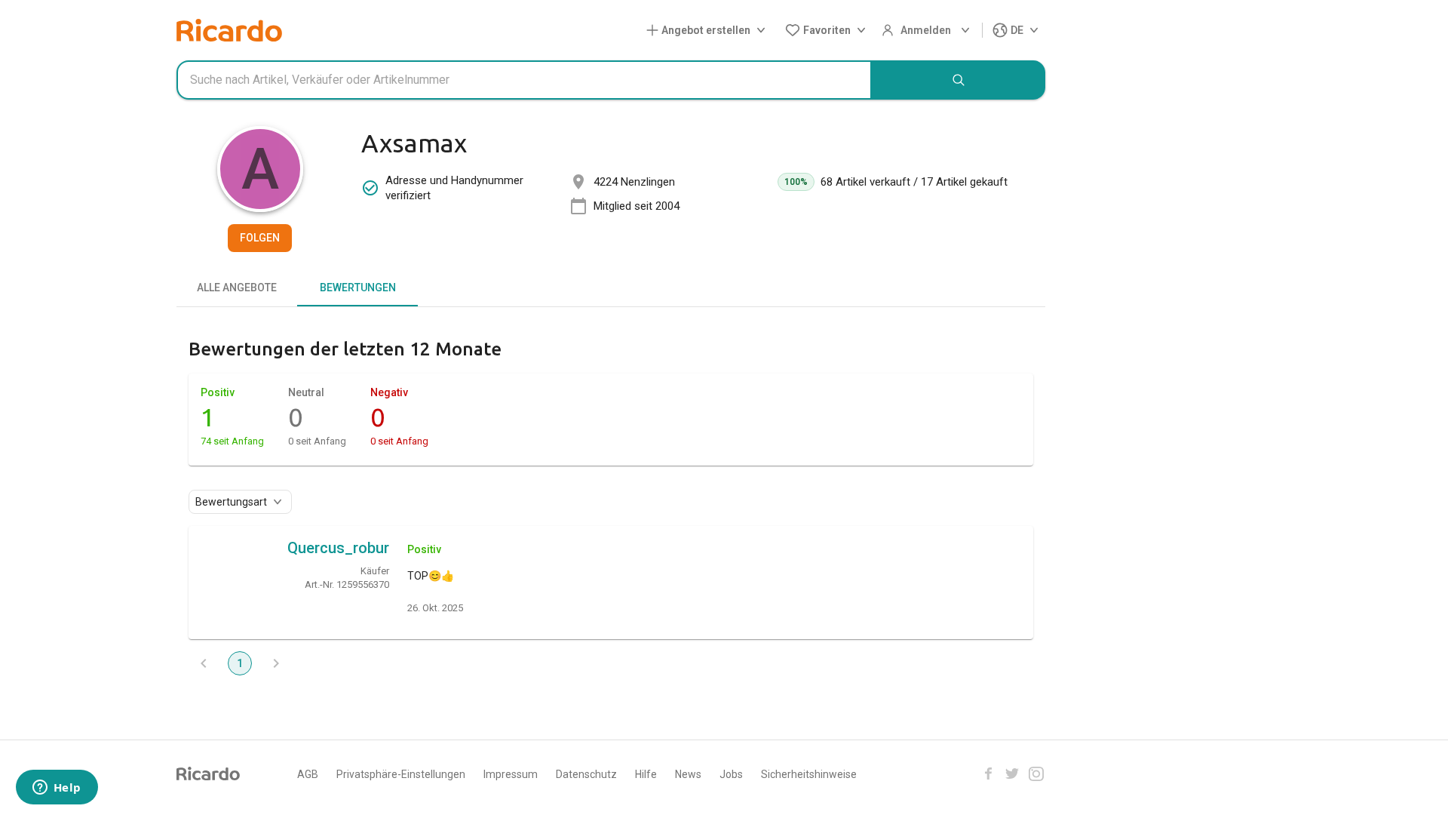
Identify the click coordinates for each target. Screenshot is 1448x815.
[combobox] (524, 80)
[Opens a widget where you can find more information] (56, 788)
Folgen (260, 238)
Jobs (731, 774)
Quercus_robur (338, 548)
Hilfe (646, 774)
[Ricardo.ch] (229, 30)
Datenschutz (586, 774)
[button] (709, 30)
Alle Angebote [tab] (237, 287)
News (688, 774)
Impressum (510, 774)
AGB (307, 774)
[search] (958, 80)
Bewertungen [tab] (358, 287)
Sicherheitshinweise (809, 774)
